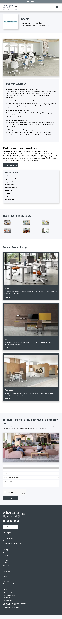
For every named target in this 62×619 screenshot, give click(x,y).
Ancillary (8, 176)
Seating (7, 194)
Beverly (5, 555)
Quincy (5, 562)
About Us (6, 541)
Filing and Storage (11, 182)
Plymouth (6, 560)
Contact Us (6, 581)
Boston (5, 553)
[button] (57, 7)
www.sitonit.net (37, 23)
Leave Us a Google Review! (10, 527)
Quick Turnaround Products (12, 543)
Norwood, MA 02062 (9, 595)
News (4, 579)
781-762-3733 (7, 597)
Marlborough (7, 558)
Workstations (9, 199)
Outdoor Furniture (11, 188)
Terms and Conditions (9, 584)
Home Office (9, 185)
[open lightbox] (7, 222)
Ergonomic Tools (11, 179)
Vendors (5, 576)
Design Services (7, 574)
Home (5, 536)
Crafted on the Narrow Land (10, 617)
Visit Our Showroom (9, 538)
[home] (10, 7)
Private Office (9, 191)
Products (6, 545)
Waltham (6, 565)
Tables (7, 197)
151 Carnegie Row (8, 593)
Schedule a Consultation (11, 165)
